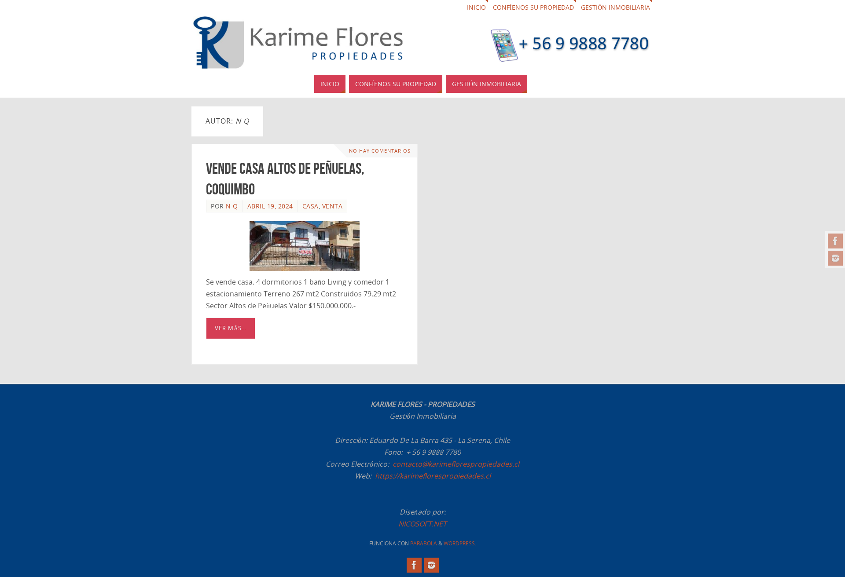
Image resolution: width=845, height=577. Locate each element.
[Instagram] (835, 258)
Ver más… (230, 328)
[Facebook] (835, 241)
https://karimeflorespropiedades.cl (433, 476)
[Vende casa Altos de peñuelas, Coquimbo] (304, 246)
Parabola (423, 543)
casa (310, 206)
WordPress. (460, 543)
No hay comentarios (380, 150)
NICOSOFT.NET (422, 524)
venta (332, 206)
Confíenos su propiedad (533, 7)
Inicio (476, 7)
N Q (232, 206)
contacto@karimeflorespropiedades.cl (456, 464)
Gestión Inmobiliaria (615, 7)
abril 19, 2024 (270, 206)
